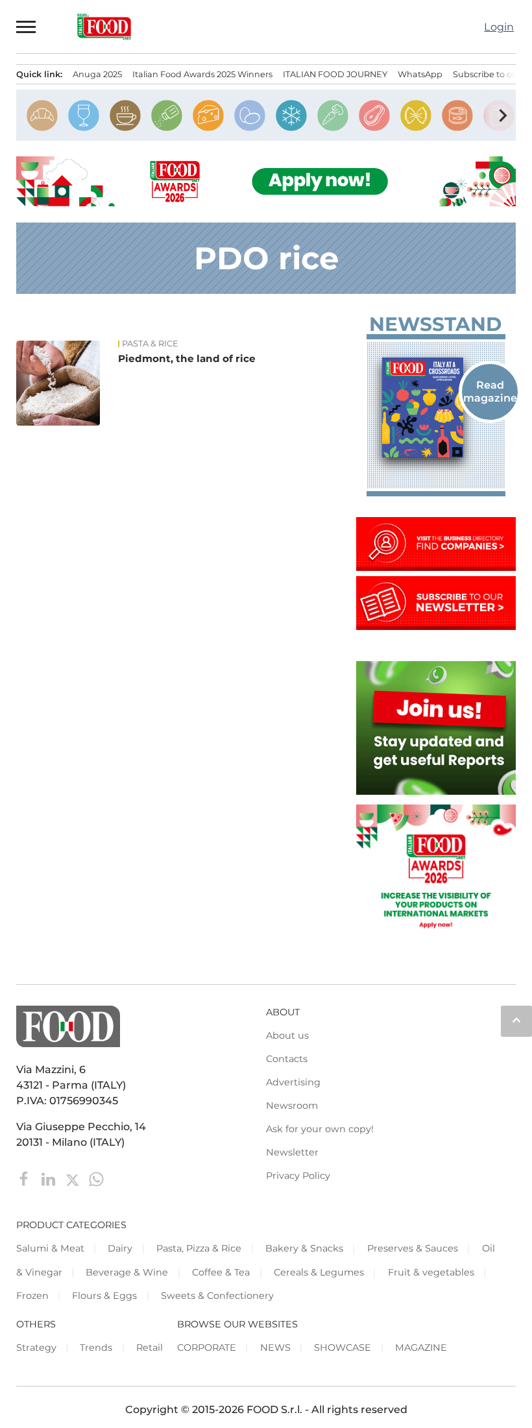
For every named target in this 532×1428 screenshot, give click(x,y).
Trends (96, 1347)
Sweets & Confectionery (217, 1295)
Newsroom (292, 1105)
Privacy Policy (298, 1175)
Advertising (293, 1082)
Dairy (120, 1248)
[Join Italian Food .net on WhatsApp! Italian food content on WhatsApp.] (436, 791)
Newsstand (435, 324)
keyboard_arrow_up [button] (516, 1020)
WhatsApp (420, 74)
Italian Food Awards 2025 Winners (202, 74)
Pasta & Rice (150, 344)
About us (287, 1035)
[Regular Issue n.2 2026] (436, 407)
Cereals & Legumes (319, 1272)
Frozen (32, 1295)
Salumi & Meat (50, 1248)
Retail (149, 1347)
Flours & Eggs (104, 1295)
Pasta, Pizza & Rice (198, 1248)
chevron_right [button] (503, 115)
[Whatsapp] (96, 1178)
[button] (26, 26)
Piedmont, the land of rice (187, 358)
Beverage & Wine (127, 1272)
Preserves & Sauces (412, 1248)
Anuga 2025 (97, 74)
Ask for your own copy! (320, 1129)
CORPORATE (206, 1347)
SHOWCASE (342, 1347)
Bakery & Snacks (304, 1248)
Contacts (287, 1059)
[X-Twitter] (73, 1178)
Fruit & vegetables (431, 1272)
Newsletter (292, 1152)
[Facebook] (25, 1178)
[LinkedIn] (49, 1178)
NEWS (275, 1347)
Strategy (36, 1347)
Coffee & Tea (221, 1272)
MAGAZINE (421, 1347)
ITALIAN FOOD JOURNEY (335, 74)
